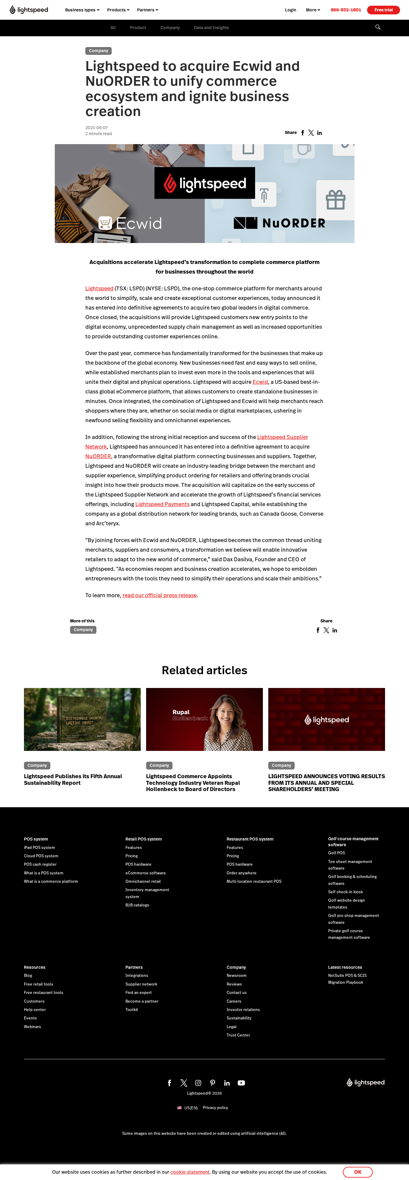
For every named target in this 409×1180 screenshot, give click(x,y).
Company (170, 28)
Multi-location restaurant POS (254, 881)
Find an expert (138, 992)
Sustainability (239, 1018)
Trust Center (238, 1035)
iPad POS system (39, 847)
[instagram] (197, 1082)
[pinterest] (211, 1082)
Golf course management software (353, 842)
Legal (232, 1027)
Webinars (32, 1027)
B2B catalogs (137, 905)
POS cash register (40, 864)
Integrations (136, 975)
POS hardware (138, 864)
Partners (134, 967)
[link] (346, 9)
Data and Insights (211, 28)
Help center (35, 1009)
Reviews (234, 984)
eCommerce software (145, 873)
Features (133, 847)
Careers (234, 1001)
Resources (35, 967)
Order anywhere (242, 873)
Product (138, 28)
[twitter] (183, 1082)
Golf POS (336, 853)
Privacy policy (215, 1107)
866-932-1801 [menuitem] (346, 10)
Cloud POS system (41, 856)
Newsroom (237, 975)
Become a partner (141, 1001)
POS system (36, 839)
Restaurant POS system (250, 839)
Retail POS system (143, 839)
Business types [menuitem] (80, 10)
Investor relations (243, 1009)
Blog (28, 975)
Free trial (384, 10)
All (113, 28)
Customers (34, 1001)
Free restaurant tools (43, 992)
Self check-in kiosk (345, 892)
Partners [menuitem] (145, 10)
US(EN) (191, 1108)
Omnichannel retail (143, 881)
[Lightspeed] (29, 9)
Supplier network (141, 984)
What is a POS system (43, 873)
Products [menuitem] (116, 10)
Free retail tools (38, 984)
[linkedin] (226, 1082)
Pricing (131, 856)
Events (30, 1018)
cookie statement (190, 1172)
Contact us (237, 992)
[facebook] (168, 1082)
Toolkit (131, 1009)
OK (357, 1172)
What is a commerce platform (51, 881)
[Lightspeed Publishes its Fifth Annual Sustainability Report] (82, 723)
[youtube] (240, 1082)
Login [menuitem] (290, 10)
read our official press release (159, 595)
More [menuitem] (311, 10)
